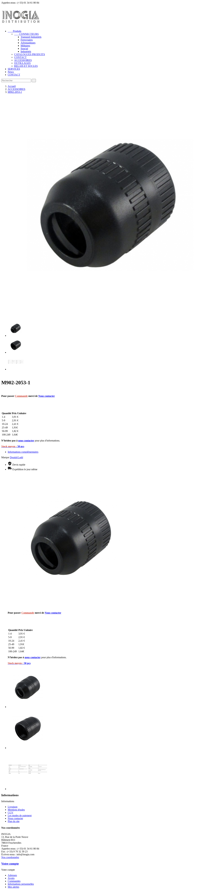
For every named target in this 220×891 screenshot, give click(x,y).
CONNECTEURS (26, 34)
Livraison (12, 806)
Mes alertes (13, 887)
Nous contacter (46, 396)
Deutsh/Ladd (16, 457)
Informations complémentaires (23, 452)
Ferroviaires (27, 39)
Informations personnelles (21, 884)
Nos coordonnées (10, 857)
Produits (14, 31)
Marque (5, 457)
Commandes (14, 881)
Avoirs (11, 878)
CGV (10, 812)
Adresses (12, 875)
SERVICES (14, 69)
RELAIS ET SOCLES (26, 66)
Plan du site (13, 821)
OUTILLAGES (22, 63)
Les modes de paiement (20, 815)
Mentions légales (16, 809)
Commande (21, 396)
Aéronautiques (28, 42)
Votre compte (10, 863)
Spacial (24, 48)
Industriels (26, 51)
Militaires (25, 45)
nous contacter (26, 440)
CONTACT (20, 57)
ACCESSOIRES (23, 60)
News (11, 71)
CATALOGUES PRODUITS (29, 54)
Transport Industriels (31, 37)
